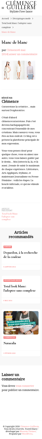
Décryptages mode (22, 19)
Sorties (7, 247)
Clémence (13, 50)
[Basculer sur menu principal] (3, 8)
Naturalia (9, 343)
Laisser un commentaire (22, 55)
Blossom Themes (28, 431)
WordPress (27, 434)
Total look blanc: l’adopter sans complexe (19, 288)
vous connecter (25, 386)
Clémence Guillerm (21, 6)
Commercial (9, 337)
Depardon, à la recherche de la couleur (20, 255)
